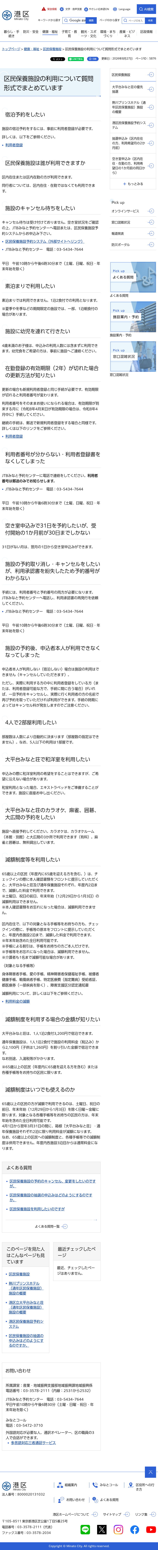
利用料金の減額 (17, 1001)
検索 (150, 20)
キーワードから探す (65, 20)
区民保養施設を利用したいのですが (37, 1209)
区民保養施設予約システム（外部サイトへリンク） (44, 241)
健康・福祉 (31, 49)
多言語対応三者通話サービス (33, 1443)
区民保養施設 (52, 49)
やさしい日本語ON (99, 9)
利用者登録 (14, 145)
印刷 (94, 59)
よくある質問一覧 (47, 1226)
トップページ (11, 49)
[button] (49, 9)
